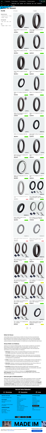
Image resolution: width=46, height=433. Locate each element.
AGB (33, 408)
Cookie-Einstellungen (36, 401)
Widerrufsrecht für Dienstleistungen (38, 407)
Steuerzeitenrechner (20, 409)
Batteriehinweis (34, 402)
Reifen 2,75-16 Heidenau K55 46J (36, 50)
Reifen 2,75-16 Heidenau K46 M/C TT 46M (37, 114)
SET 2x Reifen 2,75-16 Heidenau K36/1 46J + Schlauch (20, 260)
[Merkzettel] (5, 5)
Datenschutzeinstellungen (37, 428)
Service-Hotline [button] (6, 395)
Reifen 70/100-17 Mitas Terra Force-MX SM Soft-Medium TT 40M (36, 239)
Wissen (18, 397)
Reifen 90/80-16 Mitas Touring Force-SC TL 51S (21, 239)
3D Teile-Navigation (20, 410)
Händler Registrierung (20, 407)
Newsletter (19, 404)
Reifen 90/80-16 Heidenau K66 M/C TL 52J (20, 72)
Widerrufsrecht (34, 404)
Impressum (34, 397)
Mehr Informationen (11, 430)
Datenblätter (19, 401)
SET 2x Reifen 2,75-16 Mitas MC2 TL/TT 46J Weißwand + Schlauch (36, 218)
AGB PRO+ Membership (36, 409)
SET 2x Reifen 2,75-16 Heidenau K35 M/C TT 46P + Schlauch (36, 301)
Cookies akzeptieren (37, 430)
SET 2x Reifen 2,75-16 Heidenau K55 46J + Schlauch (21, 322)
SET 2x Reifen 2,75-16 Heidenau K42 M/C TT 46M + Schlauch (21, 301)
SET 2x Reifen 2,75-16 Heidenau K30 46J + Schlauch (36, 280)
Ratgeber (18, 402)
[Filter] (1, 3)
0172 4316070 (4, 399)
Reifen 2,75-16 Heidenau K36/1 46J (20, 134)
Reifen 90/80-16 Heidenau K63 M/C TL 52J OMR (36, 30)
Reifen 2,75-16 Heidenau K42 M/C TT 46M (21, 197)
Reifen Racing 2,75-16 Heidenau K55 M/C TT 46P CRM (21, 155)
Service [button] (19, 395)
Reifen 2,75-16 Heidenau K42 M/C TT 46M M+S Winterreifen (21, 114)
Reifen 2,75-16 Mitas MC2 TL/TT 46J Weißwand (21, 176)
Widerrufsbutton (36, 405)
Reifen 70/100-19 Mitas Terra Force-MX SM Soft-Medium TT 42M (36, 322)
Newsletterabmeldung (20, 405)
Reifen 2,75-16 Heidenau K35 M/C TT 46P (37, 72)
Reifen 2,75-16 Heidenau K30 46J (36, 92)
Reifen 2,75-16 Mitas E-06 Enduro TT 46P (21, 93)
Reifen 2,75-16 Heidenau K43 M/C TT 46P (37, 176)
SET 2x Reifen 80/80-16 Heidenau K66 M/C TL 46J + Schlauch (20, 280)
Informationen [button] (36, 395)
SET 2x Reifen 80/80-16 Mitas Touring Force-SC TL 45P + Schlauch (37, 197)
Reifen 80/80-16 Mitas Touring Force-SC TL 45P (37, 135)
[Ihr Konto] (8, 5)
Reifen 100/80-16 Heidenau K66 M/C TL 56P (36, 260)
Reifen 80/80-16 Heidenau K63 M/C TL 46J (20, 51)
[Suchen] (1, 5)
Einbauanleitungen (20, 400)
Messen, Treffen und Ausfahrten (22, 406)
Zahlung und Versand (35, 400)
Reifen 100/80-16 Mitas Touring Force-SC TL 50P (20, 218)
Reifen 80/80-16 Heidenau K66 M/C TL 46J (20, 30)
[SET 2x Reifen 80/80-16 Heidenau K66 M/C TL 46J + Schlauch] (21, 271)
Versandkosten (20, 419)
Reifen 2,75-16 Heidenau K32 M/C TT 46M (37, 155)
